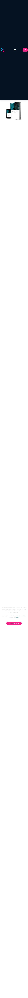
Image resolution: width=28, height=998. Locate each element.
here (17, 617)
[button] (15, 50)
